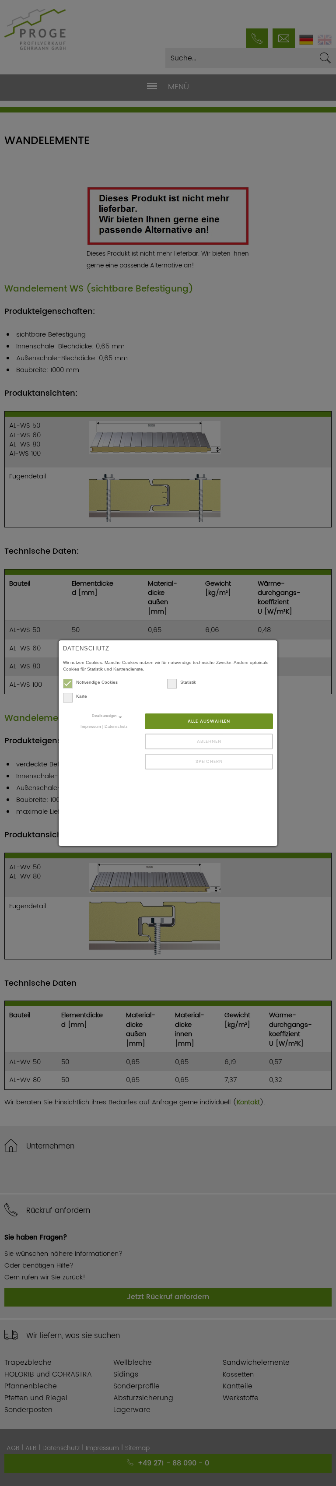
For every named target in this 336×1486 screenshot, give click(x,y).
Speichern (209, 761)
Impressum (90, 726)
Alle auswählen (209, 721)
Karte (81, 696)
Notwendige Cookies (97, 682)
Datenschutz (116, 726)
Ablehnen (209, 741)
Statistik (188, 682)
